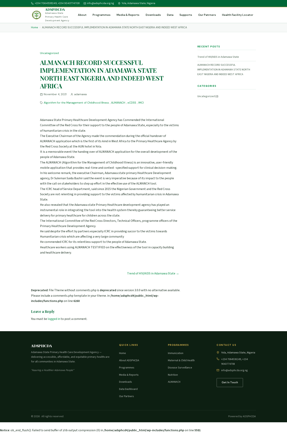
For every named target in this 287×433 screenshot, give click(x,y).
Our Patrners (207, 15)
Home (34, 27)
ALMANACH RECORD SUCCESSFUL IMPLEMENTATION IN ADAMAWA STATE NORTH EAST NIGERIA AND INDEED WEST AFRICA (223, 69)
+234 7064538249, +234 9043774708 (57, 3)
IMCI (141, 102)
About (82, 15)
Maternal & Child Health (181, 360)
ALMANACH (118, 102)
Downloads (153, 15)
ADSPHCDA (55, 9)
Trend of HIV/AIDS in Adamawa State (218, 57)
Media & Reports (128, 15)
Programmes (102, 15)
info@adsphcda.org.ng (100, 3)
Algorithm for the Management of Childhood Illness (76, 102)
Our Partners (126, 396)
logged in (54, 319)
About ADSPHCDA (129, 360)
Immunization (175, 353)
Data (170, 15)
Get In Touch (230, 382)
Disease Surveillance (180, 368)
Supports (185, 15)
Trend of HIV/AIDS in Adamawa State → (153, 273)
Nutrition (173, 375)
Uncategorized (49, 53)
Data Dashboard (128, 389)
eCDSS (131, 102)
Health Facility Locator (237, 15)
